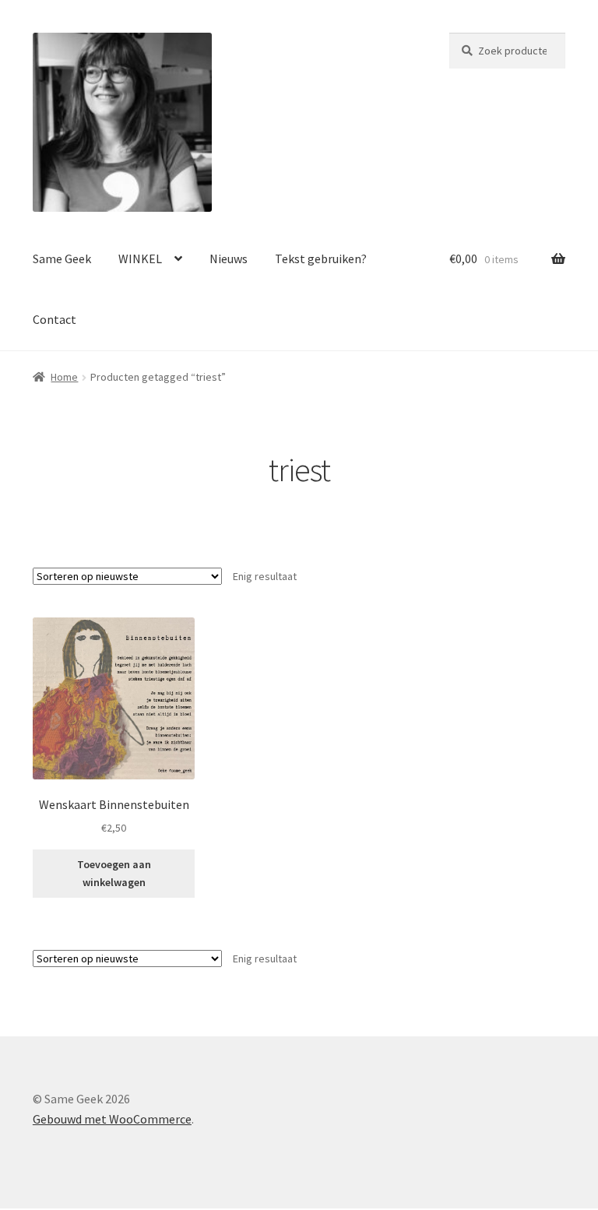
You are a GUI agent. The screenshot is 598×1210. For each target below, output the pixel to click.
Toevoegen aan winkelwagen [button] (114, 873)
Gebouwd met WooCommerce (112, 1119)
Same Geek (62, 258)
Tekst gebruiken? (321, 258)
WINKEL (140, 258)
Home (64, 377)
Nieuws (228, 258)
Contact (54, 319)
